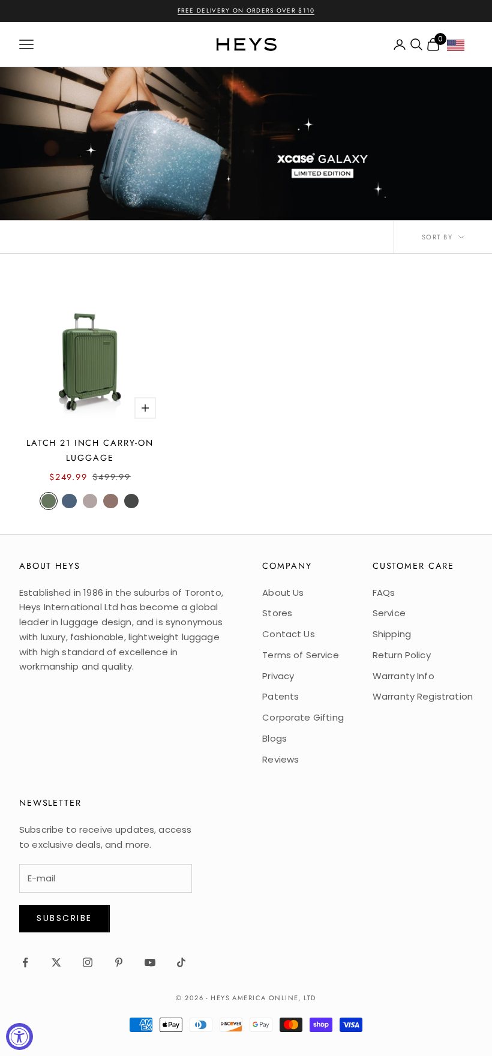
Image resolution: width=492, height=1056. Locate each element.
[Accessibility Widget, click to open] (19, 1036)
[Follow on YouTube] (150, 962)
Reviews (280, 759)
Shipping (392, 634)
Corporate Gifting (303, 717)
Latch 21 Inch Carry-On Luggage (90, 450)
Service (389, 613)
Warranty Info (403, 676)
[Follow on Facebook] (25, 962)
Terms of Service (300, 655)
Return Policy (402, 655)
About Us (283, 592)
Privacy (278, 676)
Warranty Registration (423, 696)
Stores (277, 613)
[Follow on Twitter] (56, 962)
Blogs (274, 738)
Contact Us (288, 634)
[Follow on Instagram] (88, 962)
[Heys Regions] (460, 48)
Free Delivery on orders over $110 (246, 10)
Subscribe (64, 918)
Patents (280, 696)
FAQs (384, 592)
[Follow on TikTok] (181, 962)
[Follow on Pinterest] (119, 962)
